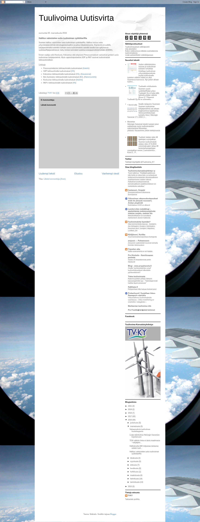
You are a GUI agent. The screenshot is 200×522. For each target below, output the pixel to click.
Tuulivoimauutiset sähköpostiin (137, 47)
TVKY (130, 496)
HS (73, 71)
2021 (130, 406)
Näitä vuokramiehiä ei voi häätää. (140, 251)
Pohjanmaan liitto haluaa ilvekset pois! (142, 289)
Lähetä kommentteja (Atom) (55, 179)
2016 (130, 420)
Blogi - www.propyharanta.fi (140, 266)
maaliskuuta (135, 475)
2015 (130, 486)
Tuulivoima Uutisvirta (76, 17)
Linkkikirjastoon (147, 55)
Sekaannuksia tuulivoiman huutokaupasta (140, 430)
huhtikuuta (134, 472)
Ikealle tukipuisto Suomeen (149, 104)
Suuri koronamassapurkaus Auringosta (142, 237)
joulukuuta (134, 423)
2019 (130, 409)
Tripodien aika (134, 249)
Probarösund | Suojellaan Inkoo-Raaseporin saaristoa (142, 294)
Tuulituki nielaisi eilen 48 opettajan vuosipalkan (148, 138)
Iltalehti (86, 68)
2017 (130, 416)
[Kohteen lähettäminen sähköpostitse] (66, 93)
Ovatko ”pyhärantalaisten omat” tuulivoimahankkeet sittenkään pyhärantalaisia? (139, 270)
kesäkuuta (134, 468)
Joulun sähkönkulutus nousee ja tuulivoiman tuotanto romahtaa (147, 66)
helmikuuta (134, 479)
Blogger (113, 514)
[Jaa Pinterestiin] (76, 93)
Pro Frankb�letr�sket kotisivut (141, 310)
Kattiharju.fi (133, 287)
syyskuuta (134, 461)
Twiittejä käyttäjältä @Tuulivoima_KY (140, 162)
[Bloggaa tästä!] (68, 93)
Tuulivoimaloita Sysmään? (139, 222)
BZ (81, 77)
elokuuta (133, 465)
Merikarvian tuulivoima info (139, 306)
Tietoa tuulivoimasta (136, 276)
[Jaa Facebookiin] (74, 93)
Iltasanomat (85, 74)
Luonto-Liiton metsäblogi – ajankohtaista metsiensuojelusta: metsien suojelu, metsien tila (142, 211)
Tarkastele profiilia (132, 499)
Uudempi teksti (47, 173)
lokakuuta (134, 458)
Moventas (131, 122)
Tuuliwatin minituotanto (148, 86)
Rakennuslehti (90, 77)
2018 (130, 413)
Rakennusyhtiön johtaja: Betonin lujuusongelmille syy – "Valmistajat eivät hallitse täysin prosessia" (142, 281)
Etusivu (78, 173)
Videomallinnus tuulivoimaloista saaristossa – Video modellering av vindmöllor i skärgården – (141, 300)
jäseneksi (132, 49)
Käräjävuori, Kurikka (136, 235)
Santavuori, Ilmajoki (136, 190)
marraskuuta (135, 426)
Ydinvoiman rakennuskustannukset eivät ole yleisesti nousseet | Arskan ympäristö (143, 201)
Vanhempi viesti (110, 173)
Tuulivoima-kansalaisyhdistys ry (141, 171)
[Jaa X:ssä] (71, 93)
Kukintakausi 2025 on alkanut (139, 205)
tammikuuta (135, 482)
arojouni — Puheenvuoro (138, 241)
